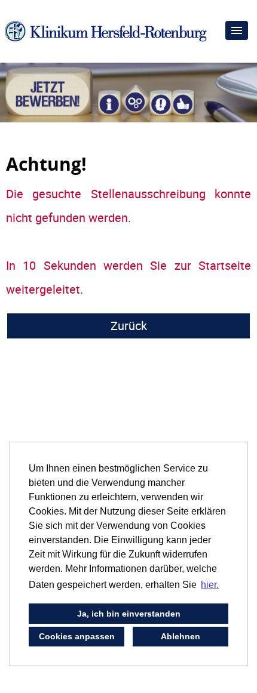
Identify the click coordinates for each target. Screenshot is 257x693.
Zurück (129, 326)
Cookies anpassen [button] (77, 636)
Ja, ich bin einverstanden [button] (128, 613)
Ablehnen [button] (180, 636)
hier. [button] (210, 585)
